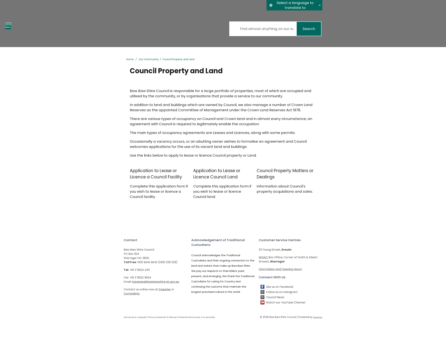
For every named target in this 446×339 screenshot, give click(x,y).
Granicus (317, 317)
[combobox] (294, 5)
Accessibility (208, 317)
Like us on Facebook (279, 287)
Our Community (149, 59)
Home (130, 59)
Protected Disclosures (189, 317)
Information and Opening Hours (280, 269)
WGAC (263, 257)
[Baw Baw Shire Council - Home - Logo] (142, 29)
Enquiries (165, 289)
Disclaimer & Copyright (135, 317)
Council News (275, 297)
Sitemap (172, 317)
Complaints (132, 294)
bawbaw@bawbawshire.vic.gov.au (155, 282)
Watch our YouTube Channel (285, 302)
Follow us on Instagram (282, 292)
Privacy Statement (157, 317)
